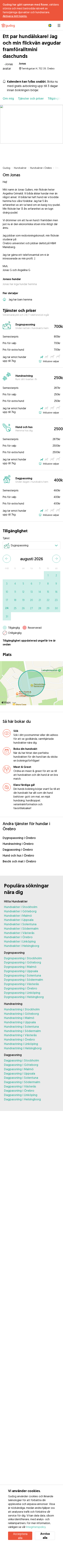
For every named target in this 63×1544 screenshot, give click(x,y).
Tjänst (6, 538)
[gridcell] (48, 575)
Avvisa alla (45, 1536)
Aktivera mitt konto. (15, 16)
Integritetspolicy (36, 1527)
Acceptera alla (20, 1536)
